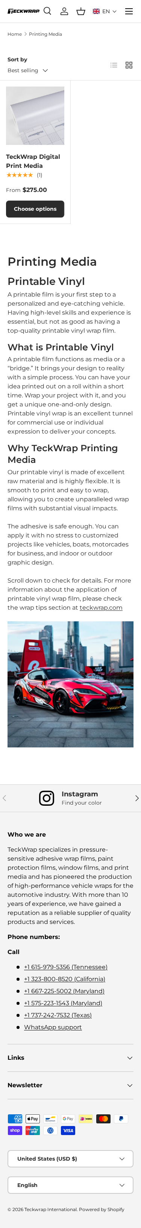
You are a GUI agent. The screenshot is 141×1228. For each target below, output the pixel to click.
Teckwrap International (50, 1209)
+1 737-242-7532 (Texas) (58, 1015)
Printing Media (45, 34)
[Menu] (129, 11)
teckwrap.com (101, 607)
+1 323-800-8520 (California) (64, 979)
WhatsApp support (53, 1027)
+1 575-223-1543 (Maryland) (63, 1003)
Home (15, 34)
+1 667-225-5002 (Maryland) (64, 991)
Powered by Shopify (101, 1209)
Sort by (17, 59)
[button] (105, 11)
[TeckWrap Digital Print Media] (35, 116)
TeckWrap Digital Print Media (33, 161)
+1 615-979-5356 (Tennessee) (66, 967)
